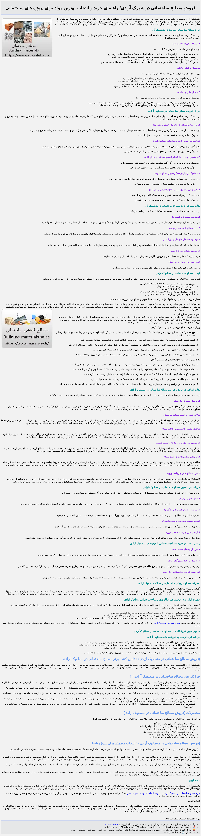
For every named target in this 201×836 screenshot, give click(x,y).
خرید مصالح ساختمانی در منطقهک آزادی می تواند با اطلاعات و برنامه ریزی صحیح (163, 793)
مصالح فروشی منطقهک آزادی (167, 623)
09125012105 (111, 824)
